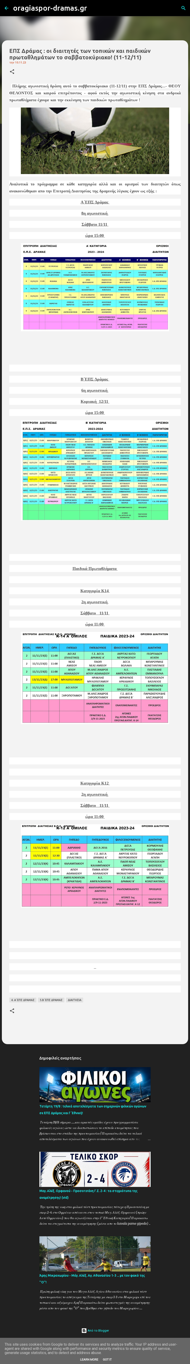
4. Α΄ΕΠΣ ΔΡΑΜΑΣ (23, 1000)
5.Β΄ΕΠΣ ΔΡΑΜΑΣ (51, 1000)
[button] (12, 72)
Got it (107, 1359)
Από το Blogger (98, 1330)
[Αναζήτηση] (93, 8)
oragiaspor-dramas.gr (50, 8)
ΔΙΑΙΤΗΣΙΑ (74, 1000)
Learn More (89, 1359)
